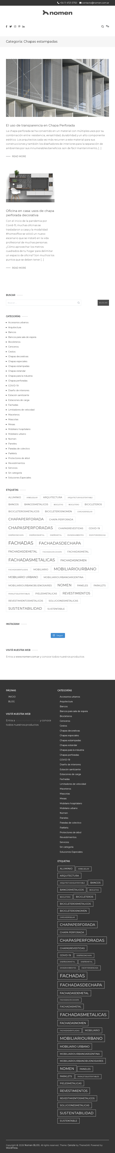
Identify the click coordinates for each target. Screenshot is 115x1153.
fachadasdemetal (22, 551)
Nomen (12, 439)
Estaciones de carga (18, 400)
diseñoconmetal (36, 535)
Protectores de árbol (19, 458)
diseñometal (56, 535)
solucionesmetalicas (63, 600)
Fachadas (13, 405)
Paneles (12, 443)
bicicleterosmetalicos (23, 511)
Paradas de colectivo (19, 448)
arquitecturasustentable (80, 498)
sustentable (56, 608)
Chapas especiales (17, 361)
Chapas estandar (17, 371)
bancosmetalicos (36, 504)
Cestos (11, 351)
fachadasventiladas (18, 570)
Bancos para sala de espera (22, 337)
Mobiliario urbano (17, 434)
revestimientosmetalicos (25, 600)
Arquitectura (14, 327)
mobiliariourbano (75, 569)
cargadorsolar (84, 512)
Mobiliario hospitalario (19, 429)
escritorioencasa (97, 535)
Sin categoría (15, 473)
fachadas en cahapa (52, 552)
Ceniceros (13, 346)
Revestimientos (16, 463)
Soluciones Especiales (19, 477)
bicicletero (74, 505)
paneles (82, 585)
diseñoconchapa (16, 535)
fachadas (20, 543)
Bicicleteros (14, 342)
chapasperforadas (30, 527)
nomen (64, 585)
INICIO (12, 696)
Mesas (11, 424)
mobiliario (40, 569)
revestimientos (76, 593)
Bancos (12, 332)
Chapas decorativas (18, 356)
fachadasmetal (78, 551)
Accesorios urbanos (18, 322)
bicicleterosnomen (58, 511)
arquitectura (52, 497)
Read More (19, 156)
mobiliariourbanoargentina (63, 577)
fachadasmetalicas (31, 559)
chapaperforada (26, 519)
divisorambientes (75, 535)
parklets (100, 585)
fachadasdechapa (60, 543)
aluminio (14, 497)
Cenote (71, 1145)
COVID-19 (13, 385)
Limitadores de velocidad (21, 409)
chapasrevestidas (70, 528)
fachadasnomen (73, 560)
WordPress (12, 1148)
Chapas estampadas (18, 366)
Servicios (12, 468)
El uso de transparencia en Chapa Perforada (40, 125)
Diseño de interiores (18, 390)
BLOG (11, 701)
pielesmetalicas (46, 593)
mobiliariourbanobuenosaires (30, 585)
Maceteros (13, 414)
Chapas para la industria (20, 376)
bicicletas (58, 505)
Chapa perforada (61, 519)
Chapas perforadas (17, 380)
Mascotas (13, 419)
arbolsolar (32, 498)
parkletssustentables (19, 594)
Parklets (12, 453)
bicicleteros (93, 504)
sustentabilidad (25, 608)
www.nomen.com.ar (28, 656)
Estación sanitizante (18, 395)
